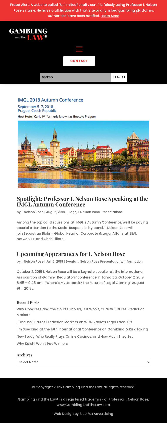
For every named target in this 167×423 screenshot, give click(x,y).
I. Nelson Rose (32, 212)
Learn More (110, 16)
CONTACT (79, 61)
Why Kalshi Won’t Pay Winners (42, 343)
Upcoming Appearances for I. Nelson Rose (71, 254)
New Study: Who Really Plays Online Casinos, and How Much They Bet (75, 336)
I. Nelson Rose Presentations (100, 212)
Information (133, 261)
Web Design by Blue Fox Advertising (83, 413)
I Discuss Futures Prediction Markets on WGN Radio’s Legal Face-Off (74, 322)
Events (71, 261)
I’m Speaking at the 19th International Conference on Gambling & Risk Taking (82, 329)
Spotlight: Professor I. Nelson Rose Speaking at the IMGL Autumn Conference (82, 201)
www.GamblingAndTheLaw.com (83, 404)
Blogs (71, 212)
